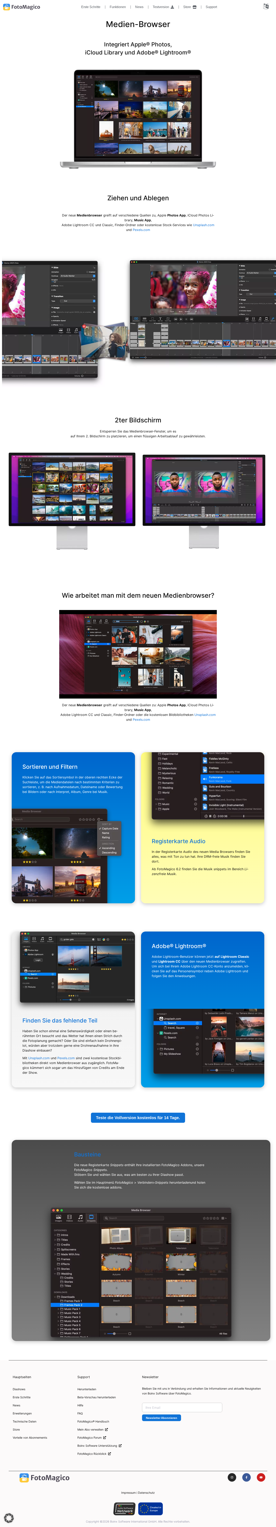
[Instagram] (232, 1477)
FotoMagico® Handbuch (93, 1421)
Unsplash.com (203, 225)
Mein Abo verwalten (91, 1429)
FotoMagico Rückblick (92, 1453)
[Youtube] (261, 1477)
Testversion (162, 7)
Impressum (128, 1492)
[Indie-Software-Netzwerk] (124, 1508)
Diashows (19, 1389)
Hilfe (80, 1405)
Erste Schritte (90, 7)
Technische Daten (24, 1421)
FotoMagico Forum (90, 1437)
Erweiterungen (22, 1413)
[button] (9, 1518)
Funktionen (118, 7)
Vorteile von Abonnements (30, 1437)
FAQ (80, 1413)
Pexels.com (141, 230)
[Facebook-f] (246, 1477)
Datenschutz (146, 1492)
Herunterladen (86, 1389)
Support (211, 7)
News (139, 7)
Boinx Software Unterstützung (98, 1445)
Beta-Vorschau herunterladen (96, 1397)
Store (188, 7)
